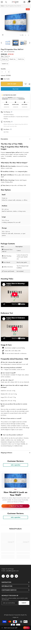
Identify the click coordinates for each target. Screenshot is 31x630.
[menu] (2, 2)
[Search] (6, 2)
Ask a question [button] (15, 465)
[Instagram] (7, 576)
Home (2, 6)
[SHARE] (29, 84)
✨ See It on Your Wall (15, 506)
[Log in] (24, 2)
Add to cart (11, 84)
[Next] (28, 35)
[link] (8, 553)
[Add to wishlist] (26, 84)
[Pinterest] (12, 576)
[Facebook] (3, 576)
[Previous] (25, 35)
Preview (26, 627)
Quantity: (3, 69)
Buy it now (15, 89)
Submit (24, 603)
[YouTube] (16, 576)
